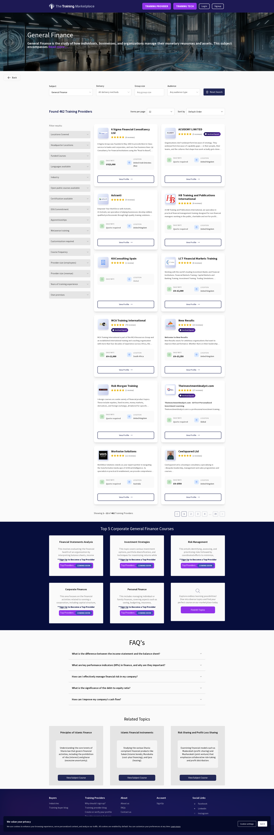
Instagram (203, 813)
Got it (262, 824)
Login (204, 6)
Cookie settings (247, 824)
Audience (172, 85)
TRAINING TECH (185, 6)
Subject (52, 86)
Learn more (176, 826)
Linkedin (202, 808)
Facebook (202, 803)
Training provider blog (96, 807)
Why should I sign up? (95, 803)
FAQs (123, 807)
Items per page (137, 111)
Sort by (181, 111)
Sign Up (63, 559)
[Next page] (222, 514)
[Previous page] (177, 514)
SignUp (160, 803)
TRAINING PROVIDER (156, 6)
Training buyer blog (58, 807)
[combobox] (71, 92)
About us (125, 803)
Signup (217, 6)
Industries (54, 803)
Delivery (100, 85)
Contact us (126, 811)
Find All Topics (198, 609)
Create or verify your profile (98, 811)
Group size (140, 85)
